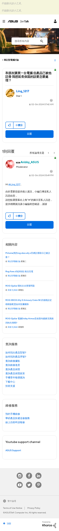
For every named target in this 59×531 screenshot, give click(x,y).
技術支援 (10, 386)
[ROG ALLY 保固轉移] (48, 153)
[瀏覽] (5, 21)
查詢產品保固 (12, 369)
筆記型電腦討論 (11, 60)
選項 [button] (55, 60)
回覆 (29, 133)
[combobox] (29, 41)
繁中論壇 (12, 501)
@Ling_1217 (14, 184)
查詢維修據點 (12, 361)
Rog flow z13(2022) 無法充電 (19, 271)
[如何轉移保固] (54, 153)
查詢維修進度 (12, 365)
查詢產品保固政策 (15, 373)
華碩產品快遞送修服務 (17, 418)
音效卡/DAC (13, 290)
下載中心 (10, 381)
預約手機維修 (12, 414)
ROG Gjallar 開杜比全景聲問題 (20, 286)
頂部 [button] (9, 523)
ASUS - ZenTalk (18, 21)
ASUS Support (13, 450)
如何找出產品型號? (15, 352)
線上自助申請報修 (15, 422)
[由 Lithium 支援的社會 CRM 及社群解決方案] (49, 524)
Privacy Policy (33, 508)
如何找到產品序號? (15, 356)
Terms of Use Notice (12, 508)
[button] (9, 125)
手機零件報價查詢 (15, 377)
